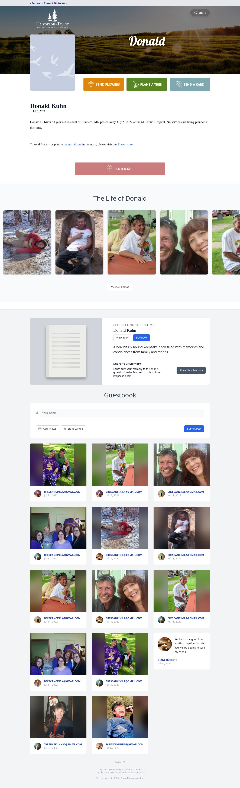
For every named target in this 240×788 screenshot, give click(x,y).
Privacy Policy (110, 772)
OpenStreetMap (124, 778)
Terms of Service (129, 772)
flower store (125, 144)
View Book (122, 337)
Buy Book (141, 337)
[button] (58, 465)
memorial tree (72, 144)
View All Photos (120, 287)
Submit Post (194, 428)
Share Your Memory (191, 370)
